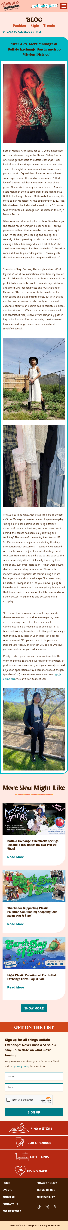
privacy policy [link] (22, 1066)
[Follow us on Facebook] (55, 1207)
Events (7, 1189)
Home (6, 1183)
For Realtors (12, 1211)
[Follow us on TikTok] (39, 1207)
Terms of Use (46, 1189)
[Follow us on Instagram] (47, 1207)
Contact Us (10, 1204)
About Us (9, 1197)
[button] (34, 1008)
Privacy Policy (47, 1183)
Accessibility (46, 1197)
